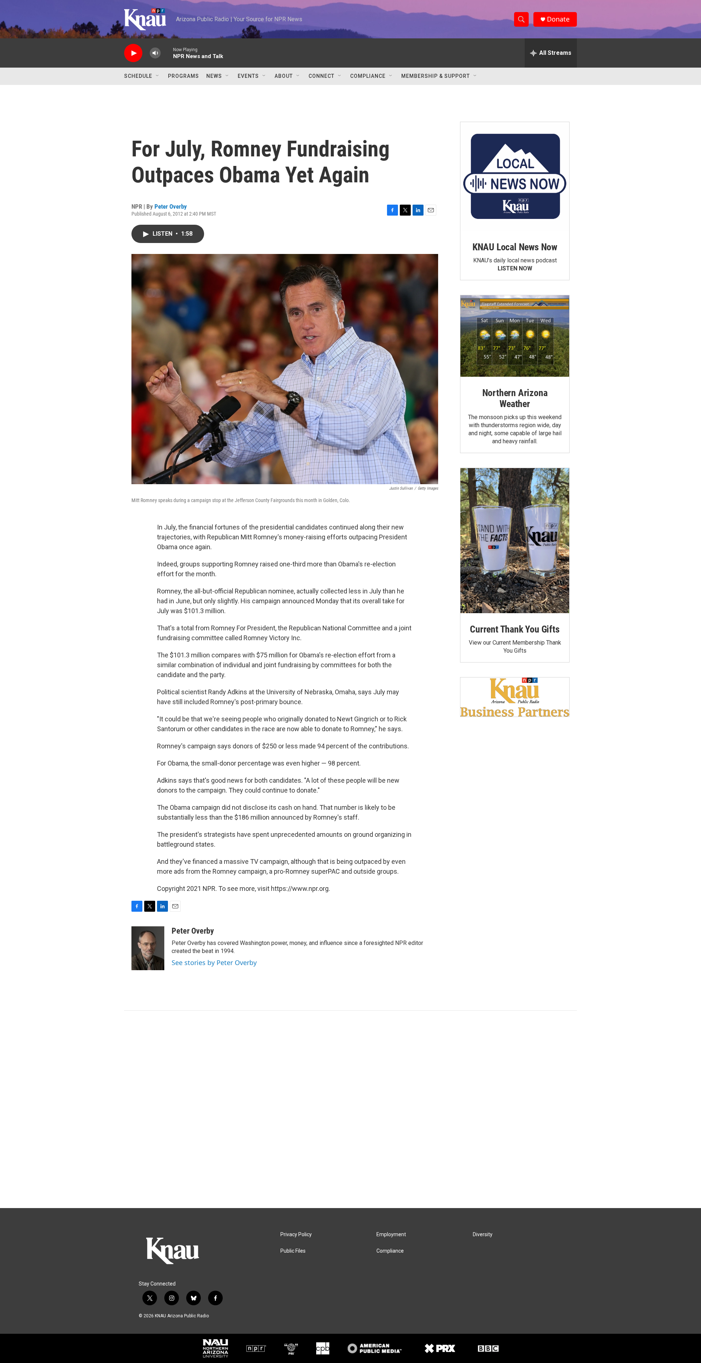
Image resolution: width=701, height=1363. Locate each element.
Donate (558, 19)
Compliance (368, 76)
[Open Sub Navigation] (158, 76)
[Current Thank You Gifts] (514, 540)
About (284, 76)
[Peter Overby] (147, 948)
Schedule (138, 76)
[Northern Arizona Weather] (514, 336)
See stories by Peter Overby (214, 962)
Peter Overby (170, 206)
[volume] (155, 53)
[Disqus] (350, 1109)
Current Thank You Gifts (514, 629)
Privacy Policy (296, 1234)
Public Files (293, 1251)
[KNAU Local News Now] (514, 176)
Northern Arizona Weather (515, 398)
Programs (183, 76)
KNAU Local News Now (514, 247)
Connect (321, 76)
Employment (391, 1234)
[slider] (167, 53)
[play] (133, 53)
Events (248, 76)
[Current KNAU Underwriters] (514, 697)
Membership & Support (435, 76)
